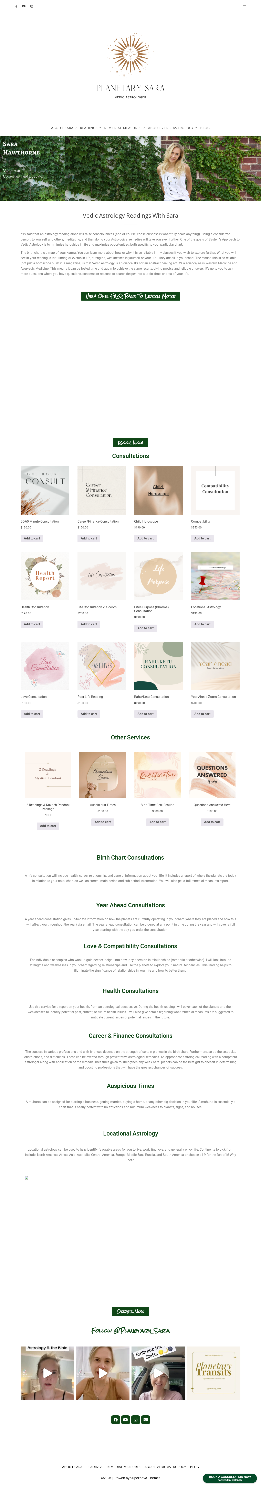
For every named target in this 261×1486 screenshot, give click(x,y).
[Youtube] (125, 1419)
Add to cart (32, 538)
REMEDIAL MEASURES (123, 128)
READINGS (89, 128)
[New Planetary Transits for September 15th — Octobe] (213, 1373)
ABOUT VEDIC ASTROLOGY (171, 128)
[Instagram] (135, 1419)
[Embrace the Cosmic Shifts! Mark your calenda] (158, 1373)
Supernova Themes (145, 1478)
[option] (32, 168)
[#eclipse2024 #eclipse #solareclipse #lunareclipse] (102, 1373)
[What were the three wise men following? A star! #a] (47, 1373)
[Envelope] (145, 1419)
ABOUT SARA (62, 128)
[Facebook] (115, 1419)
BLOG (205, 128)
